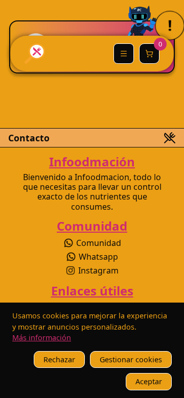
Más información (41, 337)
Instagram (98, 270)
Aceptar (148, 381)
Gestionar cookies (131, 359)
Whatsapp (98, 256)
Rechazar (59, 359)
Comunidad (98, 242)
